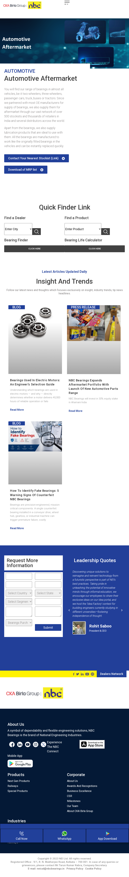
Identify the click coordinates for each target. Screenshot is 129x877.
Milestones (73, 801)
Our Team (72, 806)
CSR (69, 796)
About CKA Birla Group (80, 811)
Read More (17, 409)
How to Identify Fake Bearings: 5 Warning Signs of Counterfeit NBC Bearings (34, 495)
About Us (72, 781)
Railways (13, 786)
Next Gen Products (19, 781)
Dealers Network (111, 674)
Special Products (18, 791)
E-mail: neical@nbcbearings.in (46, 868)
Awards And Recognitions (82, 786)
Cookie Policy (93, 868)
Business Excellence (79, 791)
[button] (36, 158)
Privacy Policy (75, 868)
